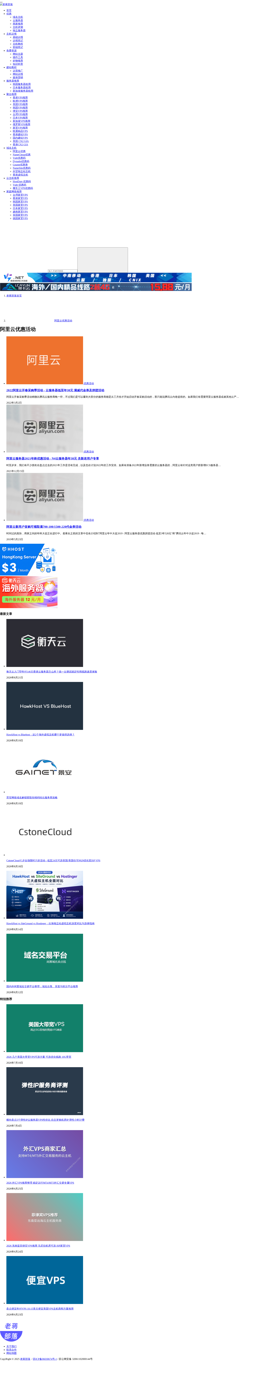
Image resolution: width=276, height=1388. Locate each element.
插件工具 (18, 57)
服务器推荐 (12, 80)
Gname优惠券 (20, 164)
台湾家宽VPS (20, 194)
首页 (9, 10)
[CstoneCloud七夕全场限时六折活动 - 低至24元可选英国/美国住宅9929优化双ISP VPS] (44, 855)
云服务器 (18, 20)
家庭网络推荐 (14, 191)
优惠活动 (89, 383)
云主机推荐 (12, 178)
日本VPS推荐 (20, 117)
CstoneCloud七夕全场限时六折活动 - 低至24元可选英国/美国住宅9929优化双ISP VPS (53, 860)
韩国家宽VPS (20, 201)
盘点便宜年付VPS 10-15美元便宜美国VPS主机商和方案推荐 (40, 1308)
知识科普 (18, 64)
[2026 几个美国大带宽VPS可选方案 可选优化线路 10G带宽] (44, 1051)
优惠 (9, 13)
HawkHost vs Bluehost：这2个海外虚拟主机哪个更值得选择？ (40, 734)
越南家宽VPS (20, 211)
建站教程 (11, 67)
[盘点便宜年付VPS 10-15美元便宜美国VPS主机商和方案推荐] (44, 1303)
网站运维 (18, 74)
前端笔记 (18, 47)
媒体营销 (18, 77)
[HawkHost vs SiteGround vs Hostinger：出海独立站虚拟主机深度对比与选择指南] (44, 917)
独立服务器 (19, 30)
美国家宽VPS (20, 205)
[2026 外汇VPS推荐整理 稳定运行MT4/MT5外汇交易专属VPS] (44, 1177)
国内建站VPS (20, 137)
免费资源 (11, 50)
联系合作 (11, 1349)
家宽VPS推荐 (20, 127)
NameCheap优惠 (22, 154)
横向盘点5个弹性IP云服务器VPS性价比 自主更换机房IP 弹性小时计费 (45, 1119)
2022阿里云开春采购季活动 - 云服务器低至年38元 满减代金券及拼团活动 (55, 390)
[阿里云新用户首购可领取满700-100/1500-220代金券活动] (45, 520)
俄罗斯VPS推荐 (21, 124)
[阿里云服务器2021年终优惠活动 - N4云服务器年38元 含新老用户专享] (45, 451)
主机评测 (18, 27)
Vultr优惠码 (19, 158)
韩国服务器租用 (22, 84)
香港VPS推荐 (20, 97)
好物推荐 (18, 60)
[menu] (1, 2)
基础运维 (18, 37)
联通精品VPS (20, 131)
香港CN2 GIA (20, 144)
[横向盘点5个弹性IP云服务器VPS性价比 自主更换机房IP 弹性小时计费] (44, 1114)
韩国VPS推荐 (20, 107)
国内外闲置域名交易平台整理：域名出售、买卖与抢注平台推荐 (42, 986)
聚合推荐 (11, 94)
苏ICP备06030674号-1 (45, 1359)
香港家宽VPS (20, 198)
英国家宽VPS (20, 215)
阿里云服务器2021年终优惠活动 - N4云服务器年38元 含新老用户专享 (52, 458)
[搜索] (102, 260)
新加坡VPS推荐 (21, 121)
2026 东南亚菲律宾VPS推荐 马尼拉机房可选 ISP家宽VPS (38, 1245)
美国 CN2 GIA (21, 141)
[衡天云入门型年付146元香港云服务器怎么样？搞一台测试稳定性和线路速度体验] (44, 666)
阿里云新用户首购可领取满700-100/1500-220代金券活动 (43, 526)
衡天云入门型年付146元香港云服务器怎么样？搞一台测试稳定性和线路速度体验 (51, 671)
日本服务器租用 (22, 87)
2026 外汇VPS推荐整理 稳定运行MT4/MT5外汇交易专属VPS (40, 1182)
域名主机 (18, 17)
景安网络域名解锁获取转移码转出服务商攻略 (31, 797)
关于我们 (11, 1346)
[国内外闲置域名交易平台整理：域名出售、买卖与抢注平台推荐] (44, 980)
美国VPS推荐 (20, 104)
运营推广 (18, 70)
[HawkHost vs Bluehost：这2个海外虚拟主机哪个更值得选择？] (44, 729)
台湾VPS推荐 (20, 114)
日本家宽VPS (20, 208)
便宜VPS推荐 (20, 111)
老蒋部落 (25, 1359)
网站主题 (18, 54)
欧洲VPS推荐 (20, 101)
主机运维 (11, 33)
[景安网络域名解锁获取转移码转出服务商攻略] (44, 792)
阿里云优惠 (19, 151)
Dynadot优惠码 (21, 161)
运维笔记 (18, 40)
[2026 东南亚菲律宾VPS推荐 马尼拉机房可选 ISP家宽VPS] (44, 1240)
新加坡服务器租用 (23, 90)
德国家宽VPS (20, 218)
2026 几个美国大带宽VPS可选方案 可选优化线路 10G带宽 (38, 1056)
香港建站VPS (20, 134)
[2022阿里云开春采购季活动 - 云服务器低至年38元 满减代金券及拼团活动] (45, 383)
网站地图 (11, 1353)
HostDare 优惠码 (22, 181)
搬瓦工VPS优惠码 (23, 188)
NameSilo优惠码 (22, 168)
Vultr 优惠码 (19, 184)
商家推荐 (18, 23)
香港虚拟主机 (20, 174)
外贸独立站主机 (22, 171)
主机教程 (18, 44)
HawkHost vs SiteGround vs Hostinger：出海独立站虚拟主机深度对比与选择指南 (50, 923)
